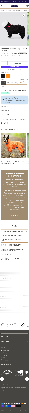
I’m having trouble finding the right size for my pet (12, 250)
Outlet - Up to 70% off (17, 1)
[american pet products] (7, 373)
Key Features (5, 110)
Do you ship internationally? (12, 231)
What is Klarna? (7, 254)
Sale (10, 10)
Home (2, 10)
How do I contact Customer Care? (11, 240)
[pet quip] (21, 373)
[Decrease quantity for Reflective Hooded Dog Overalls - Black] (2, 63)
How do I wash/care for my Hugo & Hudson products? (11, 245)
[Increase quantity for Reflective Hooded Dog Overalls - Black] (6, 63)
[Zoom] (23, 15)
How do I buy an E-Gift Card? (11, 235)
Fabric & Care (5, 114)
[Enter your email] (26, 395)
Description (5, 106)
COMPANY (5, 336)
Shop (6, 10)
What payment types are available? (10, 259)
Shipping (9, 55)
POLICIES (5, 341)
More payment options (14, 69)
